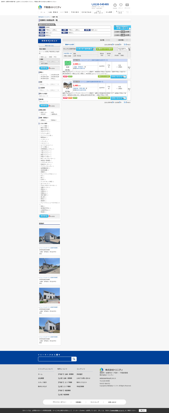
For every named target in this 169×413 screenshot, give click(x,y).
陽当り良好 (45, 127)
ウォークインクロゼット (48, 174)
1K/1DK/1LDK (55, 74)
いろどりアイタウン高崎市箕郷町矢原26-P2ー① (94, 60)
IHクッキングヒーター (48, 158)
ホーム (40, 374)
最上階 (43, 197)
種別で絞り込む (49, 45)
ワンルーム (44, 74)
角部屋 (43, 201)
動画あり (54, 120)
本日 (52, 112)
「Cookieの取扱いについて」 (117, 410)
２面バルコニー (46, 151)
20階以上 (44, 193)
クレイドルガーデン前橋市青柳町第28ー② (51, 248)
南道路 (43, 212)
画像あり (43, 120)
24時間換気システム (47, 149)
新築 (50, 57)
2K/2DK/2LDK (45, 76)
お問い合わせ (112, 402)
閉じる (143, 410)
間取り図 (69, 53)
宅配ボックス (45, 187)
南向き (43, 199)
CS (42, 176)
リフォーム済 (45, 133)
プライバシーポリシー (59, 402)
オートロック (45, 183)
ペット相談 (45, 126)
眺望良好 (44, 137)
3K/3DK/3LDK (55, 76)
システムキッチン (47, 162)
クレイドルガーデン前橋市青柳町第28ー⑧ (51, 337)
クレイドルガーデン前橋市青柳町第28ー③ (51, 277)
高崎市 (78, 68)
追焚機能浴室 (45, 168)
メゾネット (45, 139)
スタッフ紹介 (42, 382)
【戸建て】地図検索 (64, 390)
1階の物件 (44, 195)
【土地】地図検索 (63, 394)
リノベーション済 (47, 135)
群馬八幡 (82, 88)
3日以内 (43, 114)
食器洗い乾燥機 (46, 160)
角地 (43, 206)
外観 (65, 53)
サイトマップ (95, 402)
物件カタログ (42, 386)
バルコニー (45, 143)
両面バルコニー (46, 154)
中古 (55, 57)
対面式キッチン (46, 164)
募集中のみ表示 (69, 44)
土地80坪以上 (45, 210)
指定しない (44, 57)
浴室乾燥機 (45, 170)
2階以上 (44, 189)
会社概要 (41, 378)
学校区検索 (80, 386)
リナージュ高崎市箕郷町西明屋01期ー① (91, 81)
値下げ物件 (44, 63)
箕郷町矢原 (82, 68)
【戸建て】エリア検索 (64, 382)
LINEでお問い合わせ (83, 378)
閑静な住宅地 (45, 129)
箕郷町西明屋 (83, 90)
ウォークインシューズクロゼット (49, 203)
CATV (43, 179)
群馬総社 (80, 67)
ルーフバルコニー (47, 145)
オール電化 (45, 147)
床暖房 (43, 172)
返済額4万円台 (46, 208)
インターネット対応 (47, 181)
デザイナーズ (45, 131)
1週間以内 (54, 114)
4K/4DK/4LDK (45, 78)
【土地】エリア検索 (64, 386)
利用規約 (78, 402)
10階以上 (44, 191)
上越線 (75, 67)
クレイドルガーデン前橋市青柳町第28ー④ (51, 307)
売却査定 (80, 374)
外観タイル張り (46, 156)
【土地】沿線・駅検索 (64, 378)
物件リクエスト (82, 382)
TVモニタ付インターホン (49, 185)
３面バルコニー (46, 152)
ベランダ (44, 141)
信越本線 (75, 88)
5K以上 (53, 78)
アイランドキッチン (47, 166)
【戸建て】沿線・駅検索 (65, 374)
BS (42, 177)
